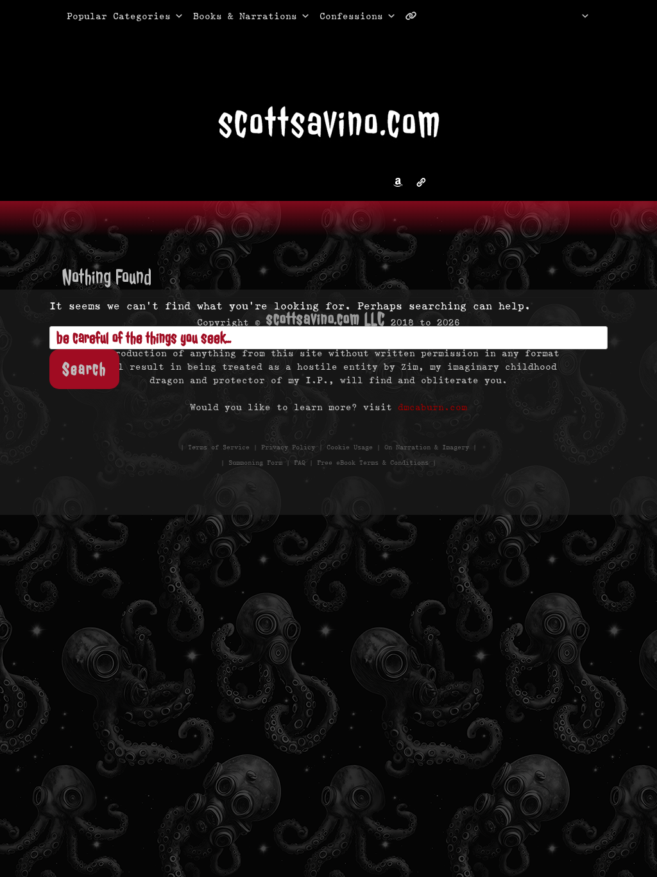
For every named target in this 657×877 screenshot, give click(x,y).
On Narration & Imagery (426, 447)
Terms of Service (219, 447)
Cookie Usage (350, 447)
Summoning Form (255, 462)
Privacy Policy (288, 447)
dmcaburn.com (432, 407)
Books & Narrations (245, 16)
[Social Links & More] (416, 16)
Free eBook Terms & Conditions (373, 462)
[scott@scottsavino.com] (462, 16)
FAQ (299, 462)
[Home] (569, 16)
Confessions (351, 16)
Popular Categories (105, 16)
